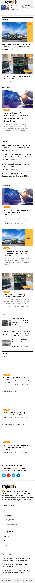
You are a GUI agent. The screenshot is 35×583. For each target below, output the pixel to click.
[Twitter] (4, 475)
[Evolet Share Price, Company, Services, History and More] (17, 64)
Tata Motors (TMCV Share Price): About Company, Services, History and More (16, 175)
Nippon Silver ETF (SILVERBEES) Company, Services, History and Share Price (21, 7)
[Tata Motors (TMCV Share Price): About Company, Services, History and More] (17, 32)
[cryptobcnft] (11, 2)
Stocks (29, 23)
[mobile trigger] (3, 2)
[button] (13, 13)
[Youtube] (9, 475)
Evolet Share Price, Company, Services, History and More (15, 296)
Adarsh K (6, 49)
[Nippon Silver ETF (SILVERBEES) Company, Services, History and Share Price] (5, 7)
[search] (26, 2)
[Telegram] (13, 475)
